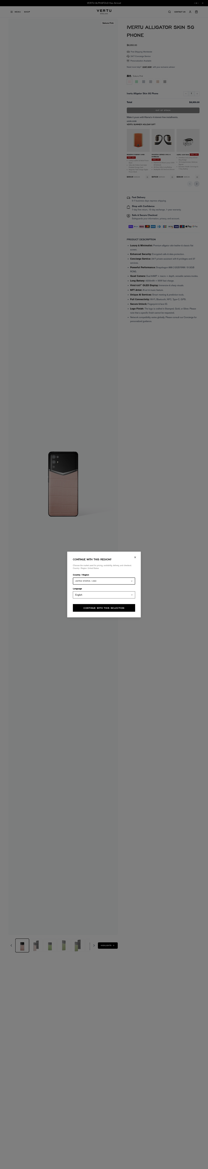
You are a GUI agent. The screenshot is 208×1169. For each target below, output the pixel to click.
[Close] (135, 557)
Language (77, 589)
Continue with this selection (103, 608)
